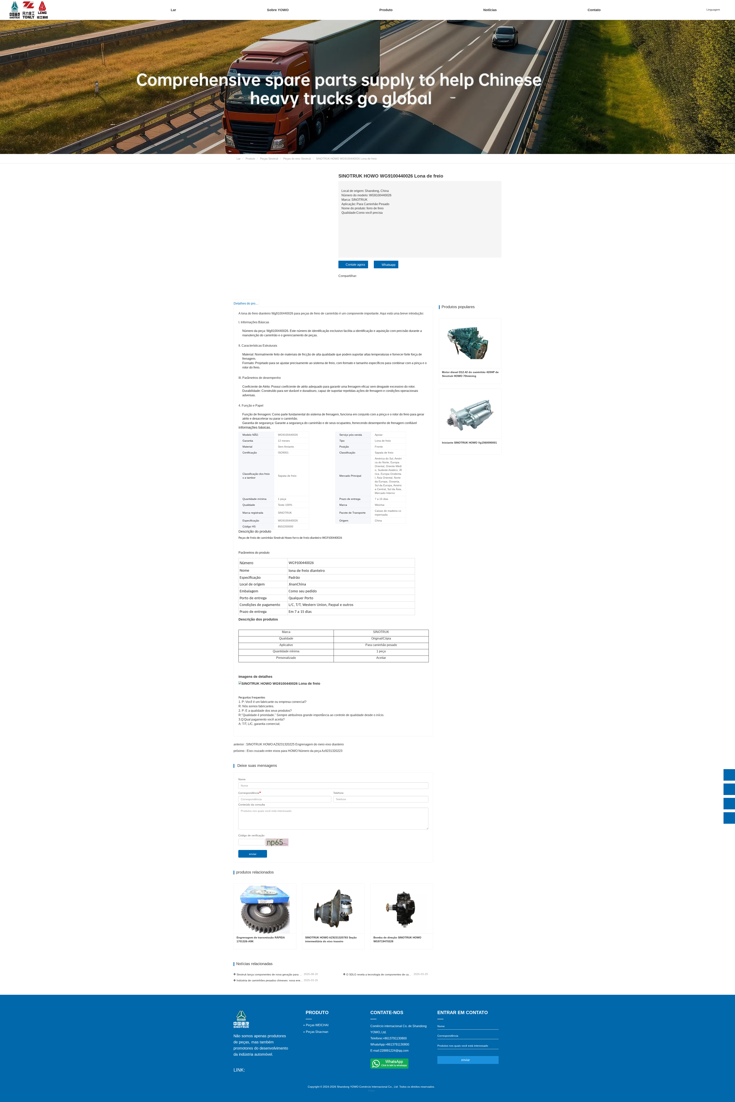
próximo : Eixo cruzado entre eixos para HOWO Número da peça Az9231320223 (288, 750)
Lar (173, 10)
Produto (250, 158)
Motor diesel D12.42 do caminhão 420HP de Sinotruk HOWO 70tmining (470, 374)
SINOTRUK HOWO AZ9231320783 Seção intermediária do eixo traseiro (331, 939)
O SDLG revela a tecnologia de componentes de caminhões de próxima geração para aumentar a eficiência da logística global (379, 974)
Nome (242, 779)
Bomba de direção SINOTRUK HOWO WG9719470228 (397, 939)
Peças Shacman (317, 1031)
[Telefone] (729, 789)
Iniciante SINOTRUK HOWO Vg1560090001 (469, 442)
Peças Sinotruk (269, 158)
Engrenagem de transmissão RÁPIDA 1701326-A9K (261, 939)
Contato (594, 10)
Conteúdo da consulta (251, 804)
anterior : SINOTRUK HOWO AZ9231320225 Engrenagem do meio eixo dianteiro (289, 744)
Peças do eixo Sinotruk (297, 158)
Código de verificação (251, 835)
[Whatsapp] (729, 775)
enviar (252, 854)
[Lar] (29, 10)
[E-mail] (729, 803)
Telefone (338, 792)
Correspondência (248, 792)
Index (371, 1090)
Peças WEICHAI (317, 1025)
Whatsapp (388, 264)
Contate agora (355, 264)
